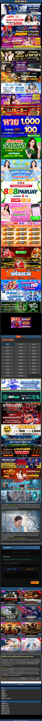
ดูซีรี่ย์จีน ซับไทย (5, 703)
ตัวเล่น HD (23, 336)
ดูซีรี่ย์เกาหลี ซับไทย (5, 710)
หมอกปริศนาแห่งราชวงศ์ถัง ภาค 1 (31, 604)
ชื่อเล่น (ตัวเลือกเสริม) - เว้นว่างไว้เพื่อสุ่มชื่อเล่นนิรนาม (10, 563)
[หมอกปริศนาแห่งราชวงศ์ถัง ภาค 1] (31, 597)
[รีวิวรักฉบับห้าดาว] (31, 644)
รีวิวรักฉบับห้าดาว (31, 651)
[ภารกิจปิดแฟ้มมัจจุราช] (11, 597)
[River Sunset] (11, 628)
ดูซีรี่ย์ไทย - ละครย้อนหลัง (6, 698)
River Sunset (10, 635)
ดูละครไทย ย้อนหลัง (5, 713)
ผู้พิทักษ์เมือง (31, 620)
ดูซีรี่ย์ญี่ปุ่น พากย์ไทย (6, 708)
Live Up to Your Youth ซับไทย (8, 339)
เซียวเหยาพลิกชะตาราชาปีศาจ (10, 620)
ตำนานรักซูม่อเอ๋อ (10, 651)
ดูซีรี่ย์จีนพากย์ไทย (15, 668)
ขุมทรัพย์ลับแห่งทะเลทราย (31, 635)
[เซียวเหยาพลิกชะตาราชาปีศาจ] (11, 612)
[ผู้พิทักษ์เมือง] (31, 612)
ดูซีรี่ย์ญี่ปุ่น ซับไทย (5, 706)
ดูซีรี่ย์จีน (3, 691)
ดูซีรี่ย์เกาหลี (4, 696)
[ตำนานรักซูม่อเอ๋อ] (11, 644)
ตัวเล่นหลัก (18, 336)
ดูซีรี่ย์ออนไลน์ (15, 675)
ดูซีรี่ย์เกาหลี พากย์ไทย (6, 712)
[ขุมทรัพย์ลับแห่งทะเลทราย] (31, 628)
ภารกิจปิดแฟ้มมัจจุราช (11, 604)
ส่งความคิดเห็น (34, 582)
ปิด (30, 317)
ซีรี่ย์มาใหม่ (4, 690)
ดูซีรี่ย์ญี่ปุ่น (4, 693)
